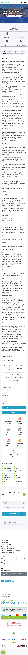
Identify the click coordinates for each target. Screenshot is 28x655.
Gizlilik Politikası (5, 538)
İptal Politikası (4, 540)
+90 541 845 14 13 (6, 566)
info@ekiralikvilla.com (6, 570)
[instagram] (9, 581)
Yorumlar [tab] (22, 53)
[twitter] (6, 581)
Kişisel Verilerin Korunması (8, 548)
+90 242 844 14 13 (6, 564)
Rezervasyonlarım (6, 542)
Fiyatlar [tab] (9, 53)
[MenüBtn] (25, 2)
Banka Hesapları (5, 594)
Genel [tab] (4, 53)
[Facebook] (2, 581)
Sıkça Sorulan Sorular (6, 544)
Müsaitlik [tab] (15, 53)
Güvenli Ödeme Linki (14, 617)
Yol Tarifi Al (14, 412)
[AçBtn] (21, 2)
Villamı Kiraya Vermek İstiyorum (9, 552)
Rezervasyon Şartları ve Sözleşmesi (10, 550)
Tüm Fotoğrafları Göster (15, 15)
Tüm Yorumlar (4, 546)
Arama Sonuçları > (13, 13)
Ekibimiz (3, 590)
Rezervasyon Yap (14, 513)
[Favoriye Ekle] (24, 494)
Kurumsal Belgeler (5, 596)
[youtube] (13, 581)
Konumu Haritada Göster (15, 407)
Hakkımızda (4, 592)
